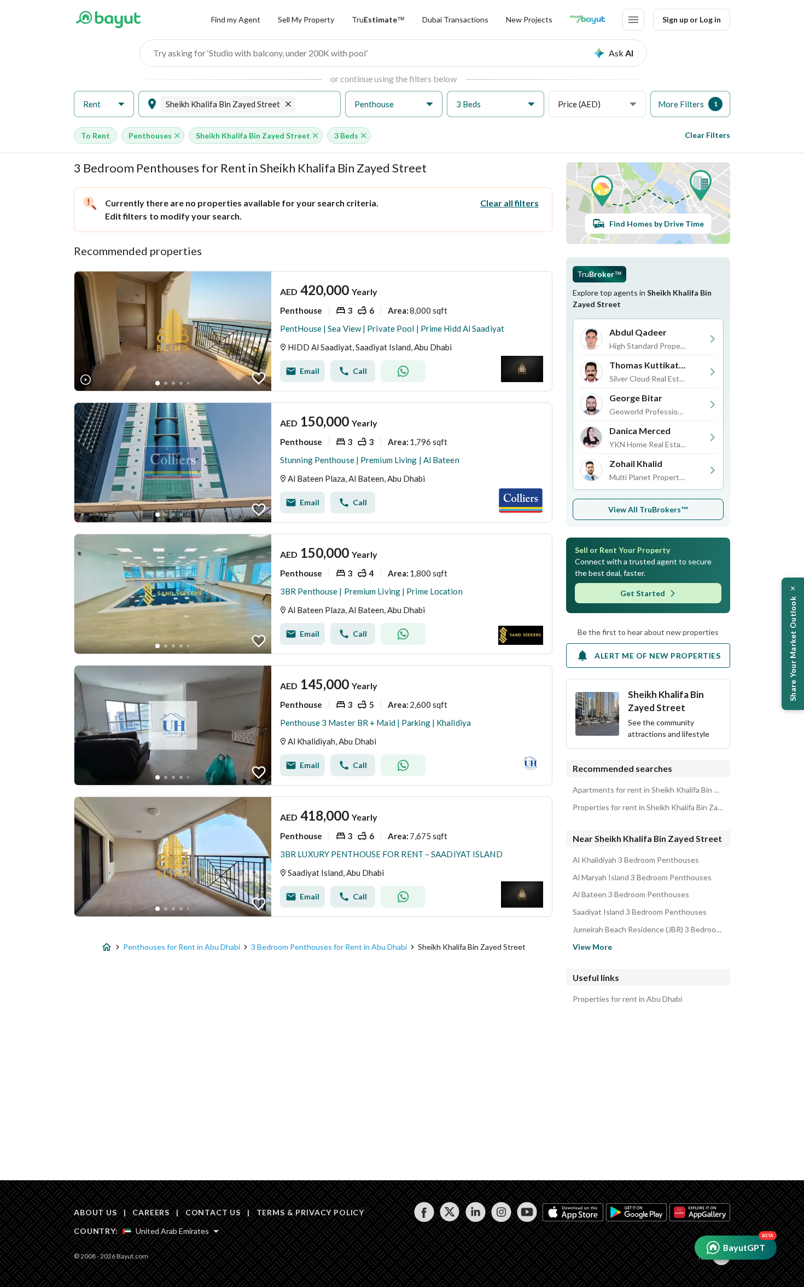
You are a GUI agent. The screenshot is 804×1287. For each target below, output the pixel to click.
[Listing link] (313, 331)
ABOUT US (95, 1212)
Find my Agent (235, 19)
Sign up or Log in (691, 19)
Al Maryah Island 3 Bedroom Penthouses (642, 877)
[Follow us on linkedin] (475, 1212)
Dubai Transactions (455, 19)
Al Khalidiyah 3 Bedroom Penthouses (636, 860)
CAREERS (151, 1212)
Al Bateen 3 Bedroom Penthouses (631, 894)
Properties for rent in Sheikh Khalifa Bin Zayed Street (648, 807)
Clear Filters (707, 135)
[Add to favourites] (258, 378)
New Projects (529, 19)
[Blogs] (587, 20)
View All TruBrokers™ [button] (648, 509)
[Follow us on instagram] (501, 1212)
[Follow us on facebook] (424, 1212)
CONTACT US (213, 1212)
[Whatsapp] (403, 371)
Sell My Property (306, 19)
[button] (104, 104)
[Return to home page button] (108, 19)
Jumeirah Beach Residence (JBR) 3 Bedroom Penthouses (648, 929)
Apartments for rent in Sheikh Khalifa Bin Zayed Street (648, 790)
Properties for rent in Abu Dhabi (627, 999)
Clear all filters (509, 203)
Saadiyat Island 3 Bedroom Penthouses (640, 912)
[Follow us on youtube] (527, 1212)
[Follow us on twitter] (450, 1212)
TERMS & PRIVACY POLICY (310, 1212)
